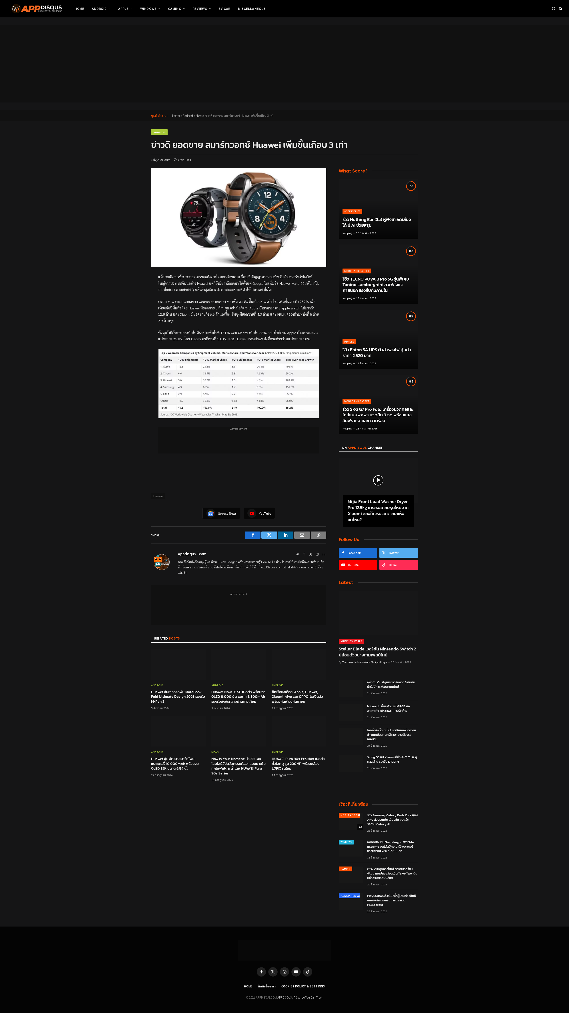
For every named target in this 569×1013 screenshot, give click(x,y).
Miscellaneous (252, 8)
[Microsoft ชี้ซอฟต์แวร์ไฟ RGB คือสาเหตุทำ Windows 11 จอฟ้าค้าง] (351, 712)
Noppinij (347, 233)
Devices (349, 341)
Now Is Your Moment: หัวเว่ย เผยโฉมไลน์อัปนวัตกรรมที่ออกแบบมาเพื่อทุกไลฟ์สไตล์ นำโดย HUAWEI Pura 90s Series (238, 766)
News (199, 115)
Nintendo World (351, 641)
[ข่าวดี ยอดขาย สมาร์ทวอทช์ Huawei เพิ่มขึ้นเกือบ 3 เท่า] (238, 217)
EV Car (224, 8)
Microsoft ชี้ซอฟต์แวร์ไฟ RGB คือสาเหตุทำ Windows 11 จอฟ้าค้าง (388, 708)
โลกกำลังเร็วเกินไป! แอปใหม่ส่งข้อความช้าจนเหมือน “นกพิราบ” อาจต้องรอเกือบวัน (391, 735)
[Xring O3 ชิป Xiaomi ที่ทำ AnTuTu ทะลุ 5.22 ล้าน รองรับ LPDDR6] (351, 763)
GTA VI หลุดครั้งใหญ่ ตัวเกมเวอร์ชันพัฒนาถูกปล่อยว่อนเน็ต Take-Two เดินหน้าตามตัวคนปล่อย (392, 873)
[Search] (560, 9)
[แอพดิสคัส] (35, 8)
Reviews (200, 8)
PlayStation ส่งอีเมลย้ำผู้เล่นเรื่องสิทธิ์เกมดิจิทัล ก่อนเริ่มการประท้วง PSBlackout (391, 900)
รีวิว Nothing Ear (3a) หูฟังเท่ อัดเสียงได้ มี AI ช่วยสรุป (377, 222)
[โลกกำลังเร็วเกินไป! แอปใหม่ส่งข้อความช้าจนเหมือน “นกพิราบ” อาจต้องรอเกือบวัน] (351, 736)
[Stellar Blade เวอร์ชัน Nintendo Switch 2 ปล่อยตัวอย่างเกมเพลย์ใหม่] (378, 613)
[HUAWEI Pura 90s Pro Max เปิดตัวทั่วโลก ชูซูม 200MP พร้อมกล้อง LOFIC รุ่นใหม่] (299, 731)
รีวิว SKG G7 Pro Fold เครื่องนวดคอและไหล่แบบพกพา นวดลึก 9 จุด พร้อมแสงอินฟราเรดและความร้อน (378, 415)
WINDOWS (346, 842)
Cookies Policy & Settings (303, 986)
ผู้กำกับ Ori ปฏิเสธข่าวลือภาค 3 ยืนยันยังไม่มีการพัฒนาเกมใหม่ (391, 684)
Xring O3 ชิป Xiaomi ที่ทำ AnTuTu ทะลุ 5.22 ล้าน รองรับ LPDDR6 (392, 759)
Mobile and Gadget (356, 271)
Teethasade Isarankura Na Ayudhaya (364, 662)
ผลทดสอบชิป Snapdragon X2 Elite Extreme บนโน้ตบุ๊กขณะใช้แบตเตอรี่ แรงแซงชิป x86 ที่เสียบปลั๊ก (390, 846)
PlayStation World (353, 895)
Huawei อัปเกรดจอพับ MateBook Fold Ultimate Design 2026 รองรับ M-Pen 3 (178, 697)
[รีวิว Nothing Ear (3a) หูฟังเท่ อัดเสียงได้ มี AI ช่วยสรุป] (378, 209)
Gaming (174, 8)
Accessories (352, 211)
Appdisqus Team (192, 554)
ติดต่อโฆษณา (267, 986)
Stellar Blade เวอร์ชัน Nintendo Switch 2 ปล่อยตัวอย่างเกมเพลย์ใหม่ (377, 652)
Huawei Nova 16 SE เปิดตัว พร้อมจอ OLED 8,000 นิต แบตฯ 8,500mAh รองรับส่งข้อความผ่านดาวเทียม (238, 697)
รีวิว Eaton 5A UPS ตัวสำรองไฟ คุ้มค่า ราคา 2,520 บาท (377, 352)
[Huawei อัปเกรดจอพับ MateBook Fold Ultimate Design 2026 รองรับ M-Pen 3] (178, 664)
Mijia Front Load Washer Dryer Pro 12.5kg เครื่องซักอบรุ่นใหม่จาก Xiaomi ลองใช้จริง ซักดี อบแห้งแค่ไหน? (378, 511)
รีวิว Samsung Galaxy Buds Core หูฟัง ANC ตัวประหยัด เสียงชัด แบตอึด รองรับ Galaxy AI (392, 819)
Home (79, 8)
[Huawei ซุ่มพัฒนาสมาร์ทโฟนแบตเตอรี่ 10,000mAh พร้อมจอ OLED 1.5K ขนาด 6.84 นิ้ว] (178, 731)
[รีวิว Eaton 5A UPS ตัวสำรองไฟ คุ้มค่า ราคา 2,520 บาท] (378, 339)
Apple (123, 8)
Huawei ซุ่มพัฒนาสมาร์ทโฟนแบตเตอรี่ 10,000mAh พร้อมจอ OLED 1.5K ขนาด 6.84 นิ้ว (175, 763)
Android (99, 8)
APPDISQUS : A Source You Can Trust (300, 997)
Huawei (158, 496)
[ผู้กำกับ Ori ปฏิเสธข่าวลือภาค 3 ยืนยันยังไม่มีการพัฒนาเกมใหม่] (351, 688)
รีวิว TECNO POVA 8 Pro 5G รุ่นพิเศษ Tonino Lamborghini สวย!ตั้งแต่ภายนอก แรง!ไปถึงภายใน (376, 284)
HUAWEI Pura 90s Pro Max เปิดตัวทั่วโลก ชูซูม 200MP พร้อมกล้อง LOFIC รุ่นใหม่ (298, 763)
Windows (148, 8)
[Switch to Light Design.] (553, 8)
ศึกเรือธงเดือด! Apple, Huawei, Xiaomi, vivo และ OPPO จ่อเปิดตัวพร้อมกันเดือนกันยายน (297, 697)
